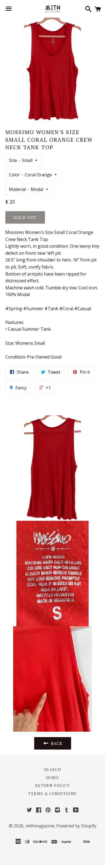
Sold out (25, 217)
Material (17, 189)
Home (52, 777)
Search (52, 769)
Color (14, 175)
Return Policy (52, 785)
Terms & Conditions (52, 793)
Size (13, 160)
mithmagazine (40, 826)
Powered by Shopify (76, 826)
